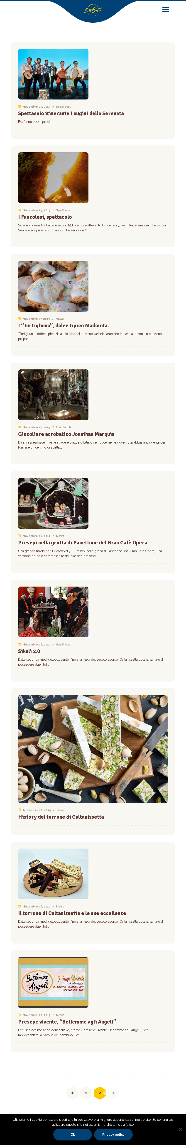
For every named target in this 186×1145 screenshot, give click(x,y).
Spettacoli (63, 106)
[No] (180, 1129)
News (60, 318)
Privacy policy (113, 1134)
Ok (73, 1134)
